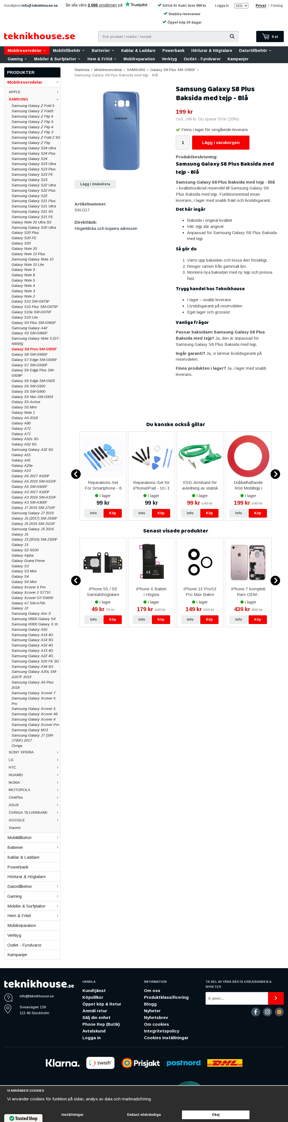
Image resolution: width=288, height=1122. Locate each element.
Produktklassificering (166, 997)
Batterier (101, 50)
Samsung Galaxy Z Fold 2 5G (36, 137)
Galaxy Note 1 (23, 412)
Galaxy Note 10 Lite (28, 264)
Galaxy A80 (21, 423)
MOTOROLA (19, 790)
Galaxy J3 (20, 545)
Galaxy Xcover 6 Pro (29, 587)
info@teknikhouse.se (39, 6)
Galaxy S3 (20, 566)
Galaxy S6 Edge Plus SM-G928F (33, 373)
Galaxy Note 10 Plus (28, 254)
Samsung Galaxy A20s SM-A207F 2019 (34, 674)
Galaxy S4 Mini (24, 582)
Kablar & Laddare (138, 50)
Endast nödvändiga (144, 1115)
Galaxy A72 (21, 428)
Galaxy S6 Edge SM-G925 (33, 381)
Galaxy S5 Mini (24, 407)
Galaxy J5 (20, 534)
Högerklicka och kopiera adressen (106, 228)
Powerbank (173, 50)
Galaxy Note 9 (23, 270)
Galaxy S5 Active (26, 402)
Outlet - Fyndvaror (202, 59)
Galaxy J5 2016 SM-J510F (33, 524)
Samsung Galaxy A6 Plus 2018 (33, 685)
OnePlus (16, 797)
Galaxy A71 (21, 434)
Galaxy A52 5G (24, 444)
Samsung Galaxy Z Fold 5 (33, 106)
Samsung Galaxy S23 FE (32, 174)
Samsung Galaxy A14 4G (32, 635)
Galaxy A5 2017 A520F (31, 476)
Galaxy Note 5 (23, 280)
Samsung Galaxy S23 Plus (34, 169)
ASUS (14, 805)
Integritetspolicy (161, 1031)
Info (93, 513)
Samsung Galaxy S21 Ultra (34, 206)
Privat (261, 6)
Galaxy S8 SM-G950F (30, 354)
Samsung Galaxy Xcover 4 (33, 719)
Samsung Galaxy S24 (29, 159)
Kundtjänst (94, 990)
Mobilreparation (139, 59)
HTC (12, 767)
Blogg (150, 1004)
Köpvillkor (92, 997)
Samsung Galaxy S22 (29, 196)
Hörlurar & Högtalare (211, 50)
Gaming (15, 59)
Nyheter (152, 1010)
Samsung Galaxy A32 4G (32, 645)
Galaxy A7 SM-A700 (28, 603)
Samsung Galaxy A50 (29, 629)
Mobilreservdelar (25, 50)
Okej (216, 1115)
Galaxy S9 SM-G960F (30, 333)
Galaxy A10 (21, 471)
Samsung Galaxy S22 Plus (34, 190)
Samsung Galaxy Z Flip (31, 143)
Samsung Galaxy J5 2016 (33, 529)
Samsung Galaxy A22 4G (32, 656)
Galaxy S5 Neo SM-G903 (32, 397)
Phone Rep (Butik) (101, 1024)
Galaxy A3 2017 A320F (31, 492)
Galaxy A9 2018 (25, 418)
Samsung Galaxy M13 (30, 730)
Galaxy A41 (21, 460)
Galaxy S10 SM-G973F (31, 301)
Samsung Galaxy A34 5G (32, 666)
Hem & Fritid (99, 59)
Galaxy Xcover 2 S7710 (31, 592)
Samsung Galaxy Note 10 (32, 259)
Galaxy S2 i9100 (25, 550)
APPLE (15, 92)
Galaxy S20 (21, 243)
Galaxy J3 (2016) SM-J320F (34, 539)
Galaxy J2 (20, 608)
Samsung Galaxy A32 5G (32, 449)
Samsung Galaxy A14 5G (32, 640)
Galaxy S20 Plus (25, 232)
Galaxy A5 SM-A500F (29, 487)
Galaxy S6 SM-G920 (28, 386)
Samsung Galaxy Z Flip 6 (32, 116)
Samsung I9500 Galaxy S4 (33, 619)
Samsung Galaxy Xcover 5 (33, 709)
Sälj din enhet (96, 1017)
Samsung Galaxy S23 (29, 180)
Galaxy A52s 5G (25, 439)
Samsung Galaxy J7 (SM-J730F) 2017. (33, 738)
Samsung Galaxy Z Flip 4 (32, 127)
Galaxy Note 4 (23, 286)
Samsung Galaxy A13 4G (32, 650)
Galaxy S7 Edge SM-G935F (34, 360)
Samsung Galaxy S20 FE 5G (35, 661)
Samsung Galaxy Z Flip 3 (32, 132)
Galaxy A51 (21, 455)
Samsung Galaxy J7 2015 (33, 513)
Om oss (152, 990)
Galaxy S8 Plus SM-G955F (34, 349)
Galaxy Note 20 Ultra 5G (31, 222)
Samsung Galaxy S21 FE (32, 217)
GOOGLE (17, 820)
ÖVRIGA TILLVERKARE (28, 812)
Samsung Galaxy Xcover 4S (35, 714)
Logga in (222, 6)
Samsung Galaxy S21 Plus (34, 201)
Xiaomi (15, 828)
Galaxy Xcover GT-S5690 (32, 598)
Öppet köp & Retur (101, 1004)
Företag (277, 6)
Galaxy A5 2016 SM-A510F (34, 481)
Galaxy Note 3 (23, 291)
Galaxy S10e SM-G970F (31, 312)
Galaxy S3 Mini (24, 571)
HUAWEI (16, 775)
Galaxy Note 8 (23, 275)
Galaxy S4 (20, 576)
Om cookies (156, 1024)
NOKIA (14, 782)
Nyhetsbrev (156, 1017)
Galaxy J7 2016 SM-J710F (33, 508)
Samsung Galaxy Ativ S (31, 613)
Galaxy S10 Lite (25, 317)
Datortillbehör (253, 50)
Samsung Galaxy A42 (29, 328)
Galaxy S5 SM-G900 (28, 391)
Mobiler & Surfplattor (55, 59)
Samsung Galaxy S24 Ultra (34, 148)
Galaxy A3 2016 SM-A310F (34, 497)
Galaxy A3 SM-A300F (29, 502)
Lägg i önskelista (95, 184)
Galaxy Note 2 (23, 296)
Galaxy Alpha (22, 555)
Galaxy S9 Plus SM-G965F (34, 323)
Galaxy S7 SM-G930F (30, 365)
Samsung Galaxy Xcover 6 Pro (33, 701)
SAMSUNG (18, 99)
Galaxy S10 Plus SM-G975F (35, 307)
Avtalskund (93, 1031)
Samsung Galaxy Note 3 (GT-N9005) (36, 341)
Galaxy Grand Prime (28, 561)
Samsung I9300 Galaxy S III (35, 624)
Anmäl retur (94, 1010)
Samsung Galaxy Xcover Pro (35, 725)
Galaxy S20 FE (24, 238)
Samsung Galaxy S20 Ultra (34, 227)
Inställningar (72, 1115)
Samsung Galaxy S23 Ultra (34, 164)
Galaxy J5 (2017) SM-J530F (34, 518)
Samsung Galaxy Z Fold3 (32, 111)
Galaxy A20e (22, 465)
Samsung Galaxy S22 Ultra (34, 185)
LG (11, 760)
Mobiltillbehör (66, 50)
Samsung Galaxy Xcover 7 (33, 693)
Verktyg (169, 59)
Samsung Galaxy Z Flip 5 (32, 122)
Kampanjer (238, 59)
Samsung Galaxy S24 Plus (34, 153)
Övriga (17, 746)
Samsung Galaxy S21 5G (32, 211)
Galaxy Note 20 (24, 248)
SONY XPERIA (21, 752)
